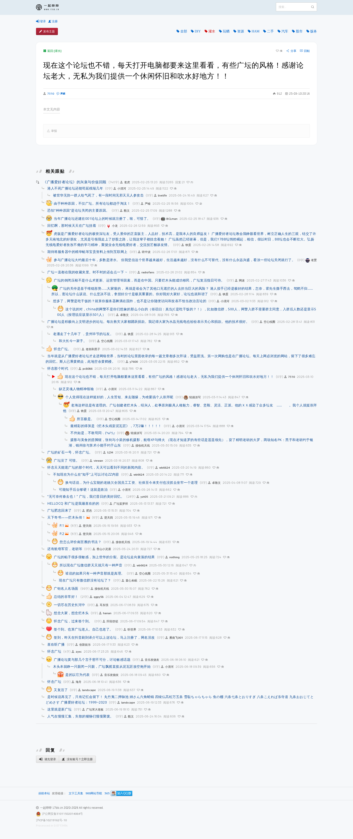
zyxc (79, 651)
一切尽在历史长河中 (69, 604)
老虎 (127, 182)
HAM (255, 31)
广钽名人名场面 (66, 588)
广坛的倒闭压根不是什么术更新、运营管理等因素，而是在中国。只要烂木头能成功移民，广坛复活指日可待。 (139, 280)
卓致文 (124, 315)
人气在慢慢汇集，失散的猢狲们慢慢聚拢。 (80, 716)
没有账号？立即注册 (79, 759)
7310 (50, 93)
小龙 (115, 225)
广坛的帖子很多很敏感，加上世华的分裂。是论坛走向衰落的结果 (104, 557)
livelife (162, 195)
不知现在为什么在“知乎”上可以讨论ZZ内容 (86, 474)
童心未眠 (131, 580)
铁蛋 (188, 245)
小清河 (121, 188)
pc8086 (87, 368)
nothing (174, 557)
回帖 (307, 50)
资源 (240, 31)
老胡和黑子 (93, 349)
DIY (198, 31)
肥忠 (89, 510)
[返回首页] (51, 7)
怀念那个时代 (57, 368)
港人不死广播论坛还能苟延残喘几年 (75, 188)
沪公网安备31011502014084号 (62, 813)
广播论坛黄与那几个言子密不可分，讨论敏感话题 (92, 659)
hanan (107, 613)
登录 (42, 21)
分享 (293, 50)
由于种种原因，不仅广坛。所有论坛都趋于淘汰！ (92, 203)
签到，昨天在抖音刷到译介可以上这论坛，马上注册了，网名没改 (104, 637)
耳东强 (104, 605)
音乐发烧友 (152, 659)
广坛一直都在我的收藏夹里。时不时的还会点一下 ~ (87, 272)
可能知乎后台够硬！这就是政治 (83, 489)
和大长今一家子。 (73, 340)
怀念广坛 (54, 651)
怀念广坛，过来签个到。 (73, 621)
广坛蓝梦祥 (121, 503)
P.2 (62, 533)
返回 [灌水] (54, 51)
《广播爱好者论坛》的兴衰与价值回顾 (74, 181)
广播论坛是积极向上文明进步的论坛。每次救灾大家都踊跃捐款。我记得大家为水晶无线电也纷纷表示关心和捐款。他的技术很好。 (148, 321)
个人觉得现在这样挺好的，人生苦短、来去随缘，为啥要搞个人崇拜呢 (119, 397)
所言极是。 (85, 418)
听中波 (146, 252)
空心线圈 (269, 322)
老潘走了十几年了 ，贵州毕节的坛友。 (83, 333)
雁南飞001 (176, 637)
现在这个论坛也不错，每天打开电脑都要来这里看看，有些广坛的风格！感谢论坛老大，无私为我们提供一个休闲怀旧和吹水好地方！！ (169, 376)
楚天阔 (108, 517)
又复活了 (61, 689)
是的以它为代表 (77, 674)
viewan (98, 460)
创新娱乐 (85, 644)
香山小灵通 (104, 549)
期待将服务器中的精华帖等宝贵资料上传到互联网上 (87, 251)
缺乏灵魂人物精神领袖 (76, 388)
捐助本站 (44, 793)
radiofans (147, 272)
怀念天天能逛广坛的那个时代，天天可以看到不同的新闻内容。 (96, 467)
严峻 (148, 203)
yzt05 (144, 496)
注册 (54, 21)
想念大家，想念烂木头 (71, 613)
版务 (313, 31)
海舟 (78, 682)
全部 (183, 31)
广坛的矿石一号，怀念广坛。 (70, 452)
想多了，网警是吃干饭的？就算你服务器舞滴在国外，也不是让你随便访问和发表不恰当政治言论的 (129, 301)
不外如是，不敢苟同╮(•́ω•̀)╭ (92, 432)
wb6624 (164, 467)
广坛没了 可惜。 (66, 460)
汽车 (284, 31)
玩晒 (226, 31)
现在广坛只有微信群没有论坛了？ (85, 580)
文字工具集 (76, 793)
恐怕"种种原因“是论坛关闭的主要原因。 (78, 210)
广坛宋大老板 (94, 709)
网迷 (242, 280)
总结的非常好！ (66, 596)
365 (107, 793)
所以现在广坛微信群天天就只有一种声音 (91, 565)
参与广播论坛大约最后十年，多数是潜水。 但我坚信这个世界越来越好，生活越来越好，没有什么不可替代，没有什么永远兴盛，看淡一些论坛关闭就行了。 (174, 259)
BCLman (171, 218)
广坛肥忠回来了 (59, 510)
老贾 (314, 260)
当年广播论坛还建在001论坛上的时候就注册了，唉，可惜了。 (102, 218)
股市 (299, 31)
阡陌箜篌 (112, 621)
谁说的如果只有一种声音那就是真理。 (95, 573)
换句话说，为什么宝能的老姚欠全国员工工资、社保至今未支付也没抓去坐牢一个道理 (131, 482)
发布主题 (49, 31)
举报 (54, 131)
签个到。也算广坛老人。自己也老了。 (83, 629)
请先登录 (50, 759)
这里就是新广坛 (59, 709)
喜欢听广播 (56, 644)
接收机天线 (142, 445)
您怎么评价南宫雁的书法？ (80, 541)
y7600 (134, 361)
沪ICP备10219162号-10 (51, 820)
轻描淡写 (195, 397)
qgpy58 (98, 597)
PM (63, 94)
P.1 (62, 525)
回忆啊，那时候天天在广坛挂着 (71, 225)
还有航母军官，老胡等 (64, 548)
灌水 (211, 31)
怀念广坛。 (62, 349)
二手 (270, 31)
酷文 (127, 210)
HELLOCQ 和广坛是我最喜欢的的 (73, 503)
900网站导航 (93, 793)
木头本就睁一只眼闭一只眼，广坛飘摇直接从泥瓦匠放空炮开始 (102, 666)
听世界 (132, 629)
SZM (110, 452)
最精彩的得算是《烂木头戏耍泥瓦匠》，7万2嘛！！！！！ (116, 425)
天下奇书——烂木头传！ (66, 517)
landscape (89, 690)
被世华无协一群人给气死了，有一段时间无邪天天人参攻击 (98, 195)
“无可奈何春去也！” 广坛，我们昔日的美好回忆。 (85, 496)
